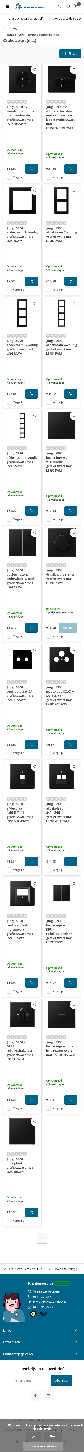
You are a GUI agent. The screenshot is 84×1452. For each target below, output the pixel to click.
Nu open (62, 1283)
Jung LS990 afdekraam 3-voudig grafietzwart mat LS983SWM (22, 347)
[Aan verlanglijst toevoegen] (35, 69)
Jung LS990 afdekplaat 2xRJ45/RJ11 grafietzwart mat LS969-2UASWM (59, 812)
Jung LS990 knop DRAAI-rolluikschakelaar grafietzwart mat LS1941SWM (20, 1050)
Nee (53, 1436)
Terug (12, 28)
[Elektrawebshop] (30, 6)
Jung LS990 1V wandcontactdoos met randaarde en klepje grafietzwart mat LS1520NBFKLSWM (60, 117)
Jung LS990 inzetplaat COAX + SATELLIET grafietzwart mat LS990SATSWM (60, 695)
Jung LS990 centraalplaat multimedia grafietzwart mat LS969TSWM (20, 929)
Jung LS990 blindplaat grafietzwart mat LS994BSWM (20, 1165)
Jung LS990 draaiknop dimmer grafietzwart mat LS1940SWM (60, 576)
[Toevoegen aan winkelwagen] (31, 169)
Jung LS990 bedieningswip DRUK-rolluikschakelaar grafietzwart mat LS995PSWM (59, 931)
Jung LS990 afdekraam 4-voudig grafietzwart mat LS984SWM (61, 347)
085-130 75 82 (43, 1297)
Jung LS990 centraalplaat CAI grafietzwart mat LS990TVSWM (20, 693)
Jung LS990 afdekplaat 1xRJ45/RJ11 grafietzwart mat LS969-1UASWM (20, 812)
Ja (33, 1436)
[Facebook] (35, 1395)
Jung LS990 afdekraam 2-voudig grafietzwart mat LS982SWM (61, 234)
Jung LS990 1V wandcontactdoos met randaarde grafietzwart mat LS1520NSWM (20, 115)
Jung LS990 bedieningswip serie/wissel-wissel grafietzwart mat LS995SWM (20, 578)
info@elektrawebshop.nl (50, 1302)
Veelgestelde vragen (47, 1291)
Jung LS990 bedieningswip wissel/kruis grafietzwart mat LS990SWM (59, 461)
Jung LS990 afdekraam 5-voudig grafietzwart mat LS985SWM (22, 459)
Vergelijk (18, 177)
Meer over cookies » (43, 1446)
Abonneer (61, 1380)
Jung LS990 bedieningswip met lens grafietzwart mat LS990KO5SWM (60, 1048)
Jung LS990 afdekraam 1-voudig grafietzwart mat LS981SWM (22, 234)
